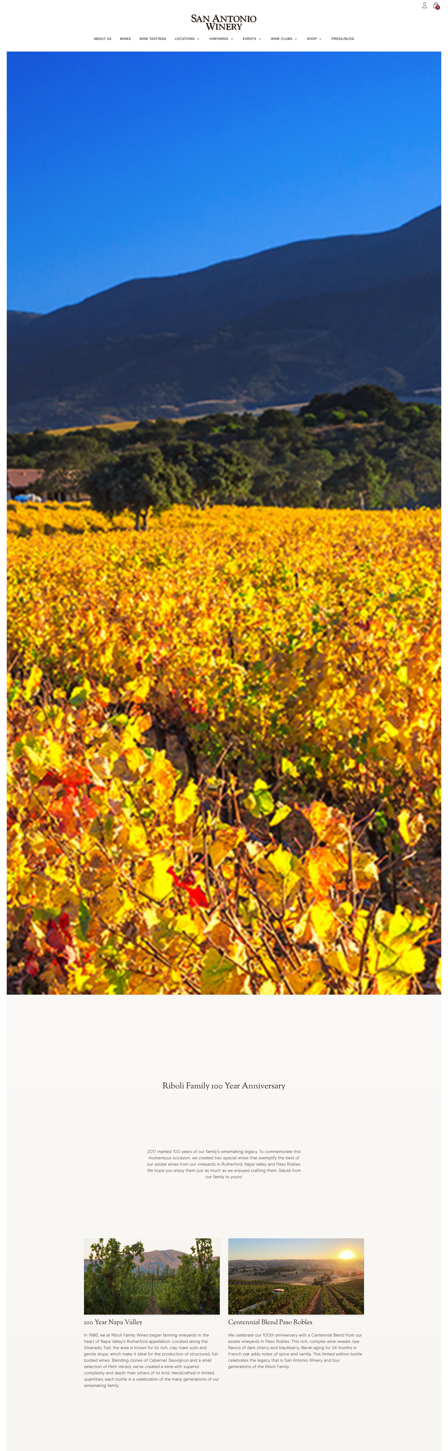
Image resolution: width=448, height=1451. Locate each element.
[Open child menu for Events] (259, 38)
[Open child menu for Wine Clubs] (295, 38)
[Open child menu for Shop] (320, 38)
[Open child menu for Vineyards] (231, 38)
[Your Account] (425, 5)
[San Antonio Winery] (224, 22)
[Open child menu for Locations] (198, 38)
